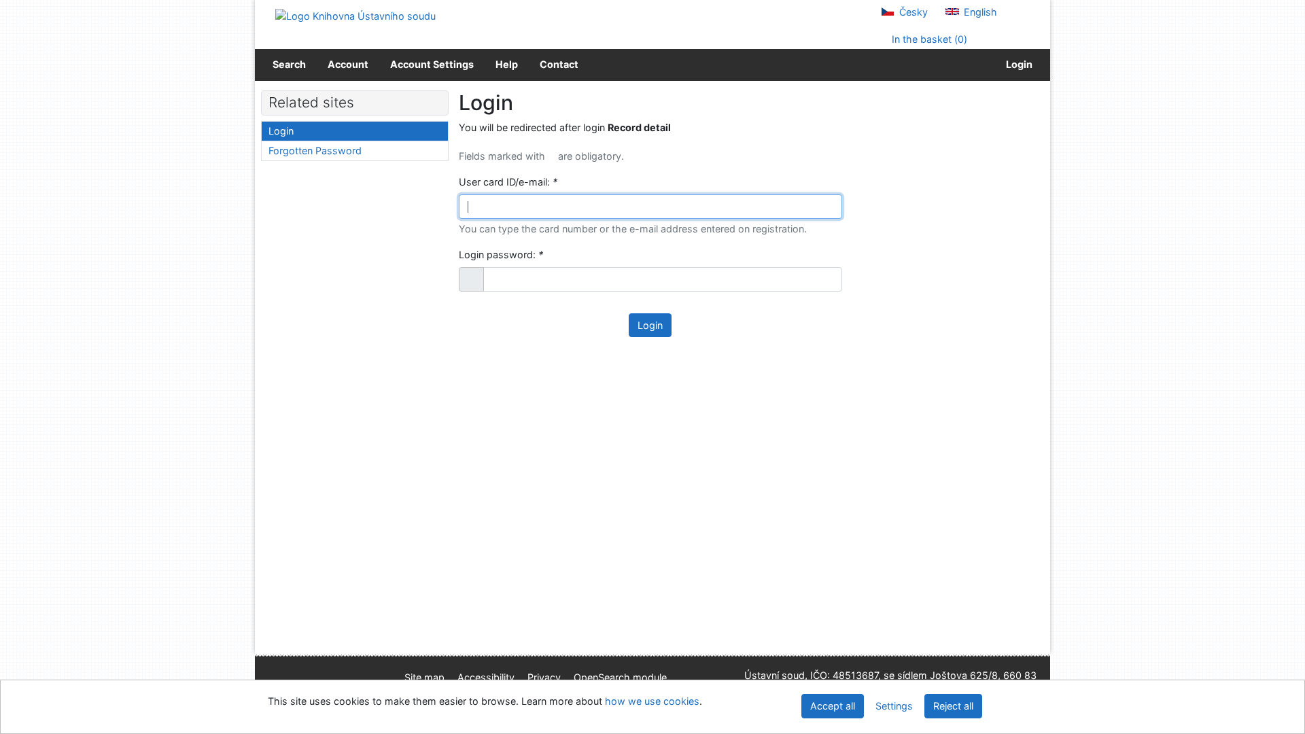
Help (506, 64)
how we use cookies (652, 701)
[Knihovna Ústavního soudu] (355, 15)
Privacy (544, 677)
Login (1017, 64)
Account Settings (432, 64)
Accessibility (486, 677)
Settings (894, 706)
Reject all (953, 706)
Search (289, 64)
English (979, 12)
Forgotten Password (315, 150)
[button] (471, 279)
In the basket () (928, 39)
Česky (912, 12)
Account (348, 64)
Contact (559, 64)
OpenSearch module (620, 677)
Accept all (832, 706)
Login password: (501, 254)
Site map (424, 677)
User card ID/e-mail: (508, 182)
